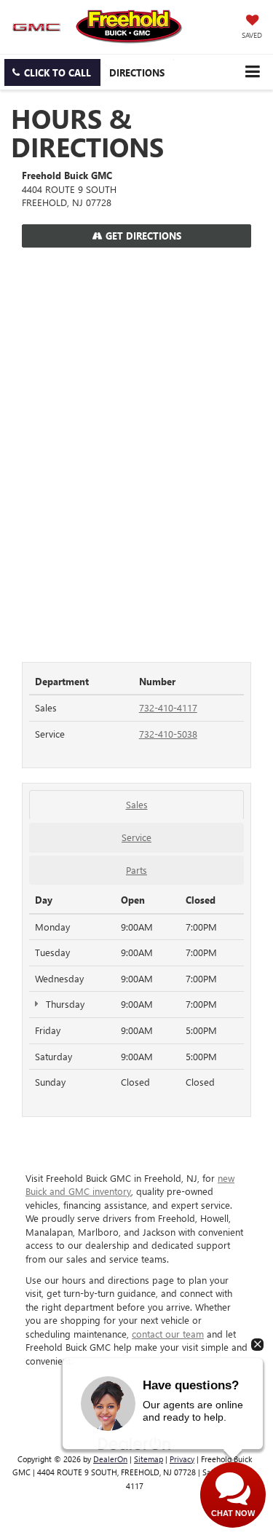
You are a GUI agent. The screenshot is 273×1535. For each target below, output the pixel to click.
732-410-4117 (168, 707)
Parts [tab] (136, 870)
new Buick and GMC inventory (129, 1185)
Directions (137, 72)
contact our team (168, 1333)
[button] (52, 72)
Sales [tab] (137, 804)
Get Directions (142, 235)
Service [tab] (136, 837)
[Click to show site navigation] (252, 72)
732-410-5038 (168, 733)
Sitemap (148, 1458)
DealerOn (110, 1458)
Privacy (182, 1458)
